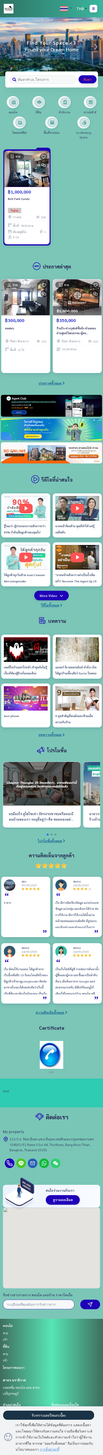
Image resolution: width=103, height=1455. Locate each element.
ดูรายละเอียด (63, 1200)
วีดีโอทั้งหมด (50, 605)
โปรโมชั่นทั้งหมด (50, 841)
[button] (96, 46)
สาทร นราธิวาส (14, 1380)
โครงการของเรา (13, 1367)
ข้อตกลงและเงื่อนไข (65, 1404)
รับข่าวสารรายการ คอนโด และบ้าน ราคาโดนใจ (38, 1295)
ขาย (5, 1333)
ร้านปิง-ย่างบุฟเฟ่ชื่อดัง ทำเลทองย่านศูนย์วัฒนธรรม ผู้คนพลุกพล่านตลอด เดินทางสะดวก (76, 330)
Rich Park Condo (19, 199)
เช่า (5, 1339)
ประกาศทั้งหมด (50, 383)
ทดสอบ (9, 328)
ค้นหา (87, 79)
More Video (48, 595)
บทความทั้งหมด (50, 734)
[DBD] (51, 1054)
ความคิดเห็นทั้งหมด (50, 1012)
